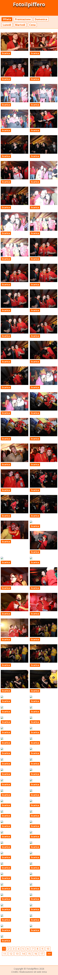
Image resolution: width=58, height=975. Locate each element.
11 (4, 953)
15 (29, 953)
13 (17, 953)
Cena (32, 25)
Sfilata (7, 19)
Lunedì (7, 25)
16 (35, 953)
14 (23, 953)
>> (49, 953)
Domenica (41, 19)
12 (10, 953)
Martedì (20, 25)
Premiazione (23, 19)
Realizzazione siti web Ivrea (33, 971)
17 (41, 953)
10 (47, 948)
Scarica (6, 53)
